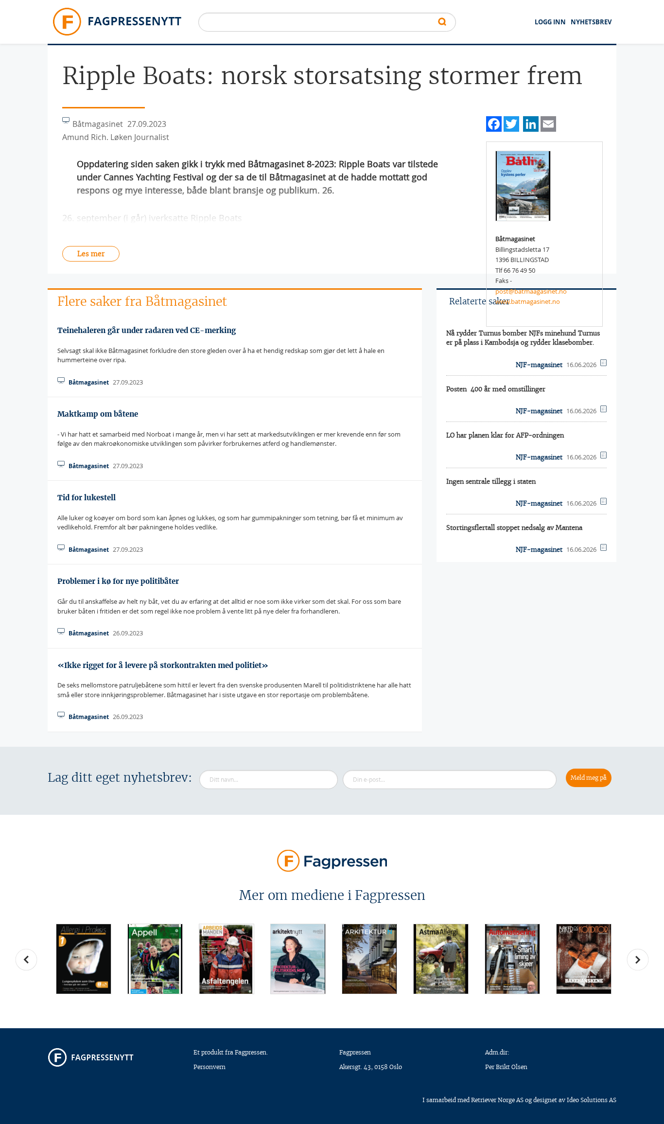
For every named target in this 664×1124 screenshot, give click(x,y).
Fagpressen (355, 1052)
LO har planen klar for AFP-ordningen (505, 435)
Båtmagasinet (89, 382)
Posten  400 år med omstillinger (495, 389)
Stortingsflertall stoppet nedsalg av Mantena (514, 528)
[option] (83, 959)
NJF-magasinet (539, 365)
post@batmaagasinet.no (531, 291)
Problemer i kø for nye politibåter (118, 581)
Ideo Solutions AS (591, 1100)
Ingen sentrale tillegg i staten (491, 481)
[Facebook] (494, 122)
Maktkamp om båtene (97, 414)
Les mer (91, 253)
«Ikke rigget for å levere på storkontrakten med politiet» (162, 665)
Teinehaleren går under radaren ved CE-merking (146, 330)
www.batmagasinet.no (527, 301)
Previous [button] (26, 959)
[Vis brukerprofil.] (523, 185)
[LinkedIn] (531, 122)
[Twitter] (511, 122)
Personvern (209, 1067)
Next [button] (638, 959)
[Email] (548, 122)
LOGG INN (550, 22)
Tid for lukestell (86, 497)
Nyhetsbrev (591, 22)
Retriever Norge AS (497, 1100)
